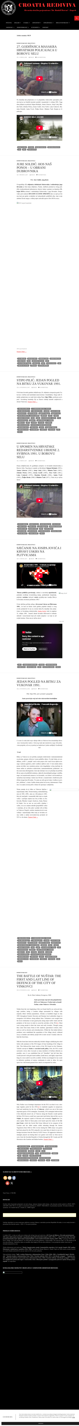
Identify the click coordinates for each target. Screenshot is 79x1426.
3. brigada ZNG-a (37, 411)
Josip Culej (32, 526)
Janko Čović (22, 526)
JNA (19, 149)
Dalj (50, 415)
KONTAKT (45, 27)
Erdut (56, 415)
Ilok (38, 418)
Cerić (38, 1151)
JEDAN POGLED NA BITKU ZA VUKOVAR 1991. (39, 683)
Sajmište (48, 422)
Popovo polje (51, 363)
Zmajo (32, 57)
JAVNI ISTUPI (36, 23)
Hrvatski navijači (38, 361)
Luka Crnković (42, 526)
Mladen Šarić (33, 528)
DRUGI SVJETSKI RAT (62, 23)
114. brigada (22, 358)
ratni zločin (32, 149)
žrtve (20, 432)
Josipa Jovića (42, 611)
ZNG (58, 429)
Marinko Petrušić (55, 526)
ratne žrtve (49, 528)
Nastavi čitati (21, 351)
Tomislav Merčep (51, 427)
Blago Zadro (56, 411)
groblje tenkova (23, 418)
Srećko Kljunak (23, 365)
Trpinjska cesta (23, 429)
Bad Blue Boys (32, 358)
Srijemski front (23, 427)
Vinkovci (43, 429)
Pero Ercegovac (35, 1155)
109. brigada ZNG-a (37, 1146)
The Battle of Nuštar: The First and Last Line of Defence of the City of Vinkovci (39, 981)
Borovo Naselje (44, 413)
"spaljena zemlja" (23, 408)
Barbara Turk (43, 358)
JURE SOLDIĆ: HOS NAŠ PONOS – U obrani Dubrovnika (34, 167)
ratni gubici (22, 531)
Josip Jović (21, 667)
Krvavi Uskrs (32, 667)
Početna (9, 23)
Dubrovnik (21, 361)
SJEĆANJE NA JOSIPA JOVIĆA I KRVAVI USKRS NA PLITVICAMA (39, 551)
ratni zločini (32, 531)
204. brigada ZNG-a (23, 411)
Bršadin (44, 415)
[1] (57, 1023)
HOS (29, 361)
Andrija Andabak (36, 1148)
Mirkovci (21, 422)
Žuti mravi (55, 1160)
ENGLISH (16, 23)
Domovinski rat (22, 43)
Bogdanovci (22, 413)
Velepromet (34, 429)
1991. (19, 664)
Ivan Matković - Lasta (48, 418)
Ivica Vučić (56, 524)
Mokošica (36, 363)
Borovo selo (22, 147)
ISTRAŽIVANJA (48, 23)
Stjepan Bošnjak (44, 531)
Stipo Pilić (34, 427)
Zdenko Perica (56, 531)
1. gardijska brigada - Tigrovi (41, 408)
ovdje (73, 1417)
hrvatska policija (54, 147)
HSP (47, 361)
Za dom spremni (43, 365)
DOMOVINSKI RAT (22, 27)
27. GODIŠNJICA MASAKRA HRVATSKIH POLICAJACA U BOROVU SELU (37, 50)
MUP (24, 149)
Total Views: (6, 1193)
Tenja (41, 427)
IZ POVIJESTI (35, 27)
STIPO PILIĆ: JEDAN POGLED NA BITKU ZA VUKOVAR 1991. (39, 381)
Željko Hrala (22, 533)
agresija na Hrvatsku (30, 664)
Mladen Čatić (22, 528)
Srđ (59, 363)
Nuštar (34, 422)
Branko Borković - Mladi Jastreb (28, 415)
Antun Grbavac (23, 524)
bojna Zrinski (33, 413)
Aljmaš (47, 411)
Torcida (33, 365)
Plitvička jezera (48, 667)
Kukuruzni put (22, 420)
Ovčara (41, 422)
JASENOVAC (9, 27)
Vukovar (52, 429)
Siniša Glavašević (23, 425)
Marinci (32, 420)
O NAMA (25, 23)
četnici (31, 147)
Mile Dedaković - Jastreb (45, 420)
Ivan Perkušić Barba (24, 363)
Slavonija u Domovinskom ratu (41, 425)
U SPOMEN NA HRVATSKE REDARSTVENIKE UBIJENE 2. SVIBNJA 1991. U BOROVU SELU (38, 452)
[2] (39, 1107)
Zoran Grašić (33, 533)
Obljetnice (31, 43)
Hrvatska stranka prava (25, 1153)
